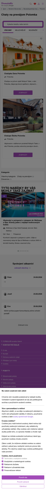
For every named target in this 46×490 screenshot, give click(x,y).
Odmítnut (23, 486)
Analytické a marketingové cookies (17, 461)
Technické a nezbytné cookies (15, 458)
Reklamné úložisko (11, 464)
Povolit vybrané (23, 482)
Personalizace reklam (12, 470)
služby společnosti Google (23, 416)
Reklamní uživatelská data (14, 467)
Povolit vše (23, 477)
